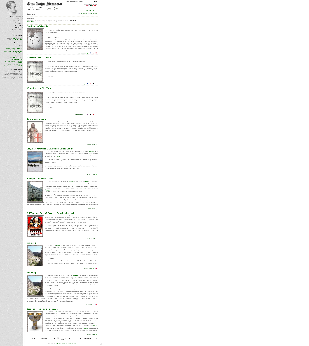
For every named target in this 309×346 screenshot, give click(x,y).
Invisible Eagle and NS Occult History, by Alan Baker (14, 49)
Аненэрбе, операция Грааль (40, 178)
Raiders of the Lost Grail (15, 64)
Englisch (46, 21)
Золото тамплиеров (36, 119)
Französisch (52, 21)
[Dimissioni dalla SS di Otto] (93, 114)
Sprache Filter (30, 18)
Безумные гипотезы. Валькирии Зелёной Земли (50, 149)
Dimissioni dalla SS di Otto (39, 57)
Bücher (17, 21)
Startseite (16, 16)
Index (18, 27)
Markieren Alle (31, 21)
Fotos (95, 11)
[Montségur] (96, 304)
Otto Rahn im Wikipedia (37, 26)
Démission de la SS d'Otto (39, 88)
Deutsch (58, 21)
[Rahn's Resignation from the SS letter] (87, 84)
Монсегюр (31, 273)
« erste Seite (33, 338)
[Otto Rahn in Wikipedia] (90, 53)
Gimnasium (19, 47)
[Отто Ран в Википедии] (93, 53)
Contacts (59, 343)
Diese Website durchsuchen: (74, 1)
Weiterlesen (82, 53)
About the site (64, 343)
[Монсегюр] (96, 268)
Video (18, 25)
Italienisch (63, 21)
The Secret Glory (18, 37)
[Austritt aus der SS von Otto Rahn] (93, 84)
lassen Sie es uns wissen (11, 76)
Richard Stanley (18, 39)
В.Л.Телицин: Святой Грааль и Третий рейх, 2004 (50, 213)
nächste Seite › (88, 338)
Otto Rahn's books (17, 59)
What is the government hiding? (13, 65)
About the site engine (72, 343)
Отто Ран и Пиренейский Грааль (42, 309)
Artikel (17, 18)
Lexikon (17, 30)
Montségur (31, 243)
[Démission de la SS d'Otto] (90, 84)
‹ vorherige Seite (43, 338)
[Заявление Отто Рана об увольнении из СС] (96, 84)
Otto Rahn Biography (16, 57)
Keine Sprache (39, 21)
